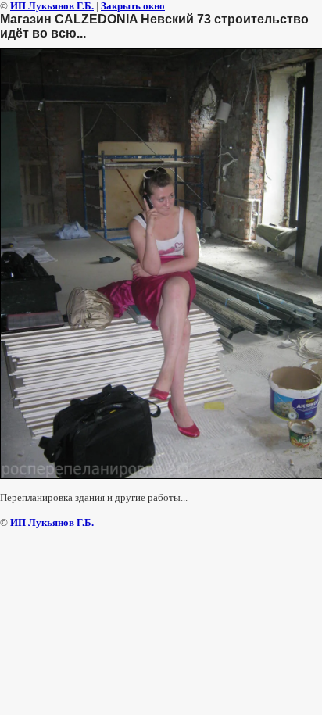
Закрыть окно (133, 6)
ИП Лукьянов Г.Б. (52, 6)
